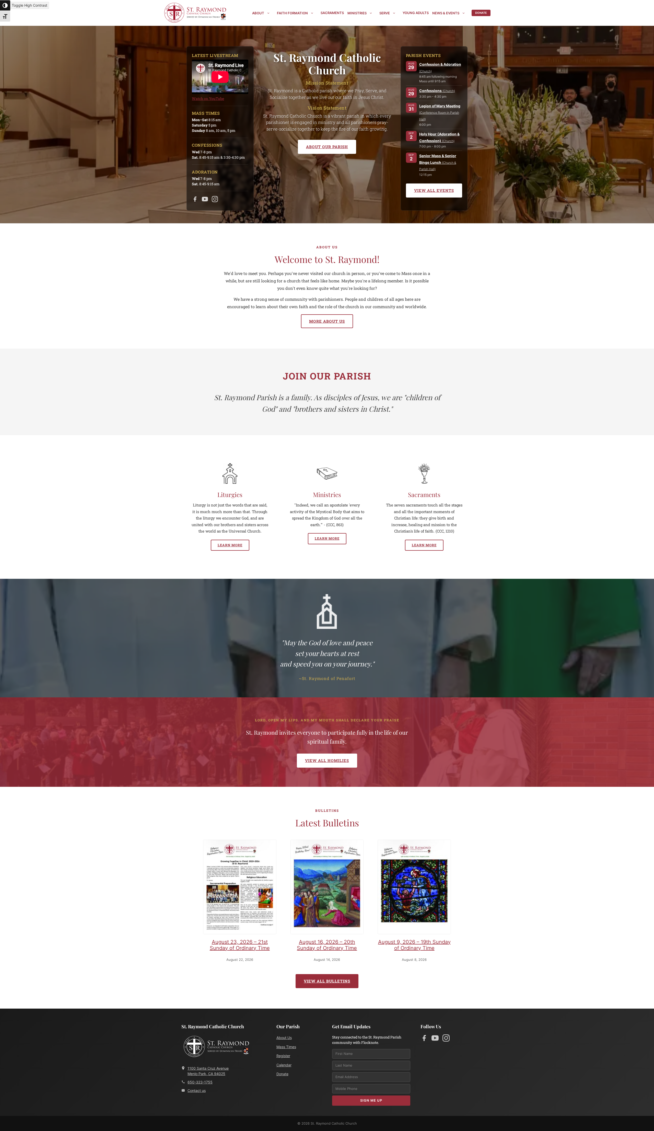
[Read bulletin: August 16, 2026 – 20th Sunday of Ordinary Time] (327, 888)
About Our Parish (327, 146)
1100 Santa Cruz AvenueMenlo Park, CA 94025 (208, 1071)
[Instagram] (215, 200)
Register (283, 1056)
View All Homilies (327, 760)
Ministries (357, 13)
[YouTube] (205, 200)
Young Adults (416, 13)
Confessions (437, 91)
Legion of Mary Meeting (439, 112)
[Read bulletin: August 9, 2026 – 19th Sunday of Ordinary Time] (414, 888)
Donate (481, 13)
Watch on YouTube (208, 98)
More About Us (327, 321)
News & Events (445, 13)
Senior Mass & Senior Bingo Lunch (437, 162)
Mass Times (286, 1047)
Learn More (230, 545)
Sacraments (332, 13)
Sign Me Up (371, 1100)
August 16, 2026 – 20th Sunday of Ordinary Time (327, 945)
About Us (284, 1037)
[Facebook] (195, 200)
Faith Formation (292, 13)
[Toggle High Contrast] (5, 5)
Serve (384, 13)
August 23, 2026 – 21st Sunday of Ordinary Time (240, 945)
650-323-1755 (200, 1082)
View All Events (434, 190)
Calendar (283, 1065)
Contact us (197, 1090)
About (258, 13)
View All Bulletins (327, 981)
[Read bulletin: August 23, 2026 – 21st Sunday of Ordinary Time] (239, 888)
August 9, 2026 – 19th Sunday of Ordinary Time (414, 945)
